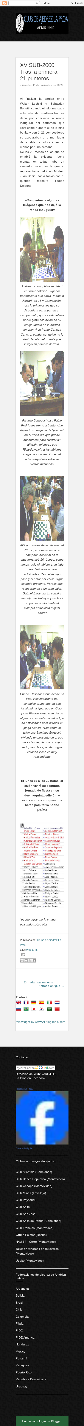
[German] (34, 1004)
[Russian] (19, 1010)
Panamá (21, 1358)
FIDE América (25, 1337)
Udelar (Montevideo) (30, 1260)
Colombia (22, 1316)
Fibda (19, 1323)
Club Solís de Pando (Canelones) (38, 1220)
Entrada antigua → (51, 985)
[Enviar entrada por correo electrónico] (22, 954)
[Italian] (50, 1004)
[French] (26, 1004)
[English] (19, 1004)
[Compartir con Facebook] (34, 960)
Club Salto (23, 1206)
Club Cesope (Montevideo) (34, 1186)
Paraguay (22, 1365)
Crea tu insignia (24, 1148)
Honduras (22, 1344)
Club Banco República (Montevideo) (40, 1179)
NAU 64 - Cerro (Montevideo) (36, 1241)
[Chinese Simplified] (57, 1010)
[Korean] (42, 1010)
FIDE (19, 1330)
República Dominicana (31, 1379)
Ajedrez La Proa (24, 1088)
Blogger (56, 1421)
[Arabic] (50, 1010)
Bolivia (20, 1295)
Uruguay (21, 1386)
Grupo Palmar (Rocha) (31, 1234)
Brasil (19, 1302)
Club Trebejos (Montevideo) (35, 1228)
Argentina (22, 1288)
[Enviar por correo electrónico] (22, 960)
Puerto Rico (24, 1372)
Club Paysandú (26, 1200)
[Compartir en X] (30, 960)
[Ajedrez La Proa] (42, 1143)
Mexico (20, 1351)
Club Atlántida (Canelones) (34, 1172)
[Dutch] (57, 1004)
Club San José (26, 1214)
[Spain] (42, 1004)
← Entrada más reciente (36, 982)
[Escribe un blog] (26, 960)
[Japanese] (34, 1010)
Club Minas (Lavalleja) (31, 1193)
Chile (19, 1309)
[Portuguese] (26, 1010)
